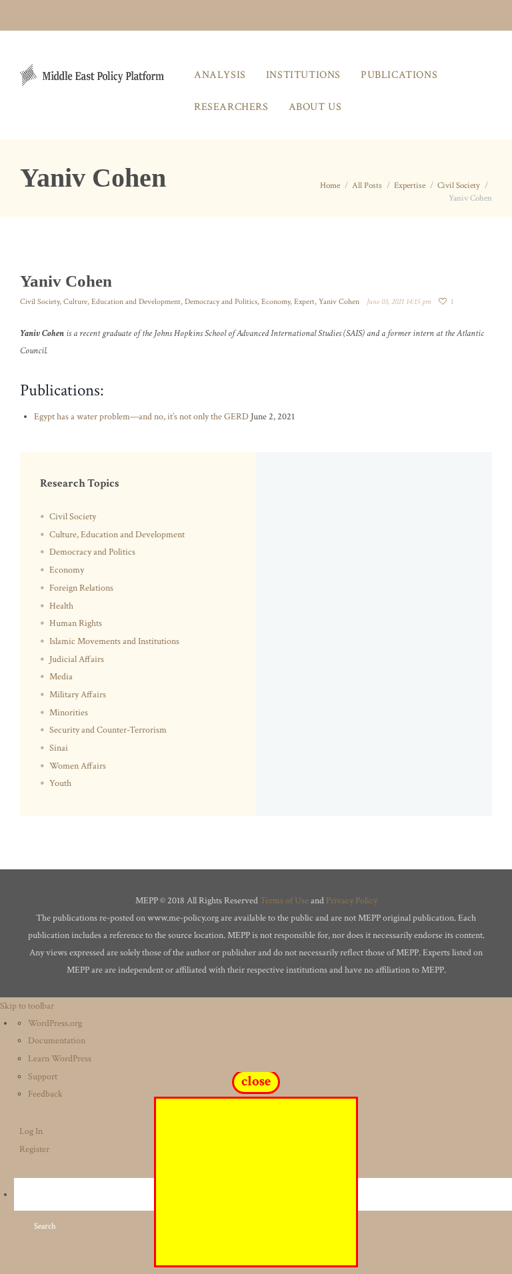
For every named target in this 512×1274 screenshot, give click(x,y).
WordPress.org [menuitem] (55, 1023)
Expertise (409, 185)
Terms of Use (284, 901)
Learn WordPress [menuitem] (59, 1059)
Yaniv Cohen (339, 302)
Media (61, 677)
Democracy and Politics (221, 302)
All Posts (367, 185)
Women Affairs (77, 766)
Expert (304, 302)
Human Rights (75, 623)
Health (61, 606)
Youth (60, 783)
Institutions (303, 75)
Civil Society (458, 185)
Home (330, 185)
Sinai (58, 748)
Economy (275, 302)
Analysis (220, 75)
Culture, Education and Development (122, 302)
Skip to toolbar (27, 1006)
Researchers (231, 107)
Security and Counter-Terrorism (108, 730)
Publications (399, 75)
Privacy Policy (351, 901)
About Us (315, 107)
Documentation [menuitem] (56, 1041)
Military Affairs (77, 695)
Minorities (68, 713)
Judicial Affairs (76, 659)
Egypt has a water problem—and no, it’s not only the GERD (141, 417)
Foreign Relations (81, 588)
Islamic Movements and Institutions (114, 641)
